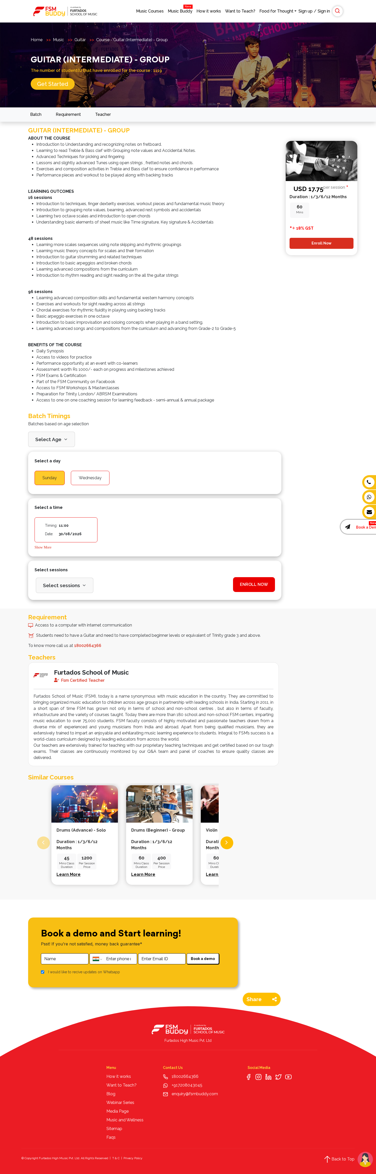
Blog (110, 1093)
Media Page (117, 1111)
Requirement (68, 114)
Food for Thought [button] (276, 11)
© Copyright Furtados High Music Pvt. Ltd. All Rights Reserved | (65, 1158)
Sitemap (114, 1128)
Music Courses (150, 11)
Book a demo (203, 959)
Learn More (69, 874)
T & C (116, 1158)
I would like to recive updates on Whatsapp (84, 972)
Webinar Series (120, 1102)
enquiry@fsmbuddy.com (195, 1093)
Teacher (103, 114)
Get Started (52, 84)
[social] (248, 1076)
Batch (35, 114)
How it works (208, 11)
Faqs (111, 1137)
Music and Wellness (124, 1119)
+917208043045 (186, 1085)
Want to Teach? (240, 11)
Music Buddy (180, 10)
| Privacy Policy (131, 1158)
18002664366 (185, 1076)
